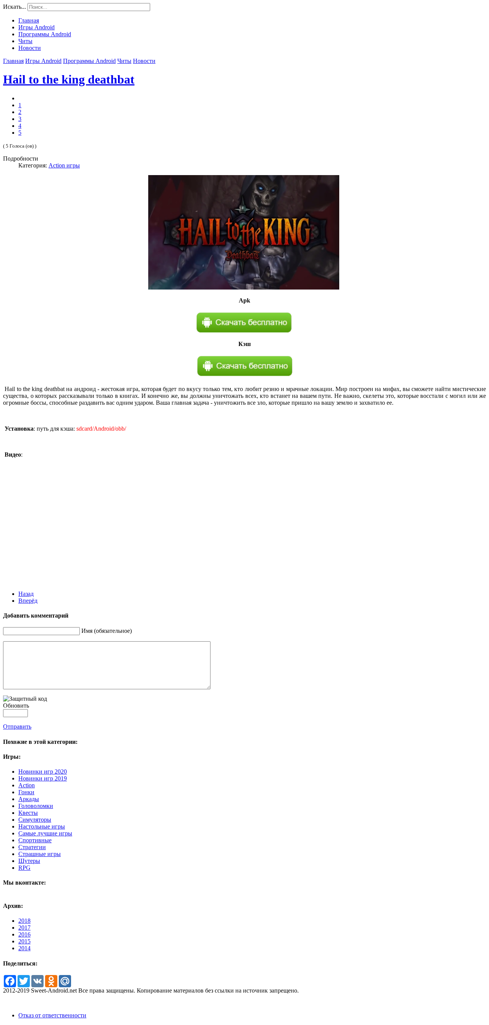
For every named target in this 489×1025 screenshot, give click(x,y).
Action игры (64, 165)
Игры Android (43, 61)
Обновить (16, 705)
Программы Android (89, 61)
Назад (26, 594)
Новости (144, 61)
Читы (124, 61)
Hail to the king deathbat (68, 79)
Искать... (14, 6)
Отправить (17, 726)
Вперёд (27, 600)
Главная (13, 61)
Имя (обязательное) (106, 631)
